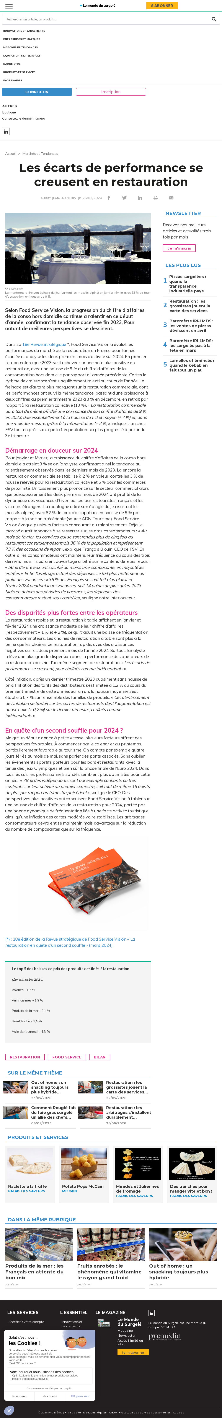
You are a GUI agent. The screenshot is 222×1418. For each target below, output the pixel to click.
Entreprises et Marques (21, 39)
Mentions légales (95, 1412)
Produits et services (19, 72)
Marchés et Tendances (20, 47)
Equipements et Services (22, 55)
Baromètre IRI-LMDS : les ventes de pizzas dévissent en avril (192, 326)
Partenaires (12, 80)
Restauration (25, 1057)
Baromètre (11, 63)
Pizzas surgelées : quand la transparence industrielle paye (187, 283)
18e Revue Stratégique (44, 344)
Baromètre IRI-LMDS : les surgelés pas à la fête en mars (192, 345)
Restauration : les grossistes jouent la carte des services (190, 306)
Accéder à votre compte (26, 1322)
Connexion (37, 92)
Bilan (100, 1057)
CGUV (113, 1412)
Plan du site (73, 1412)
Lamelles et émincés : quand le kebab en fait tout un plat (192, 365)
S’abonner (162, 6)
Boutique (9, 112)
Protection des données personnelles (145, 1412)
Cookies (178, 1412)
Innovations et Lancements (24, 30)
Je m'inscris (179, 248)
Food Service (66, 1057)
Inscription (111, 92)
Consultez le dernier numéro (23, 118)
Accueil (10, 153)
